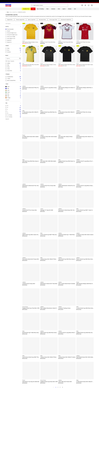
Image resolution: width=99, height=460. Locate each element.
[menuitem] (26, 9)
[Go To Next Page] (62, 387)
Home (10, 12)
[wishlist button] (88, 5)
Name (9, 61)
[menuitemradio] (13, 29)
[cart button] (91, 5)
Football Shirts (14, 12)
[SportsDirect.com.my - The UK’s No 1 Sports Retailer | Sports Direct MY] (8, 5)
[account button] (85, 5)
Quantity (12, 61)
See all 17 (7, 118)
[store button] (82, 5)
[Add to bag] (38, 26)
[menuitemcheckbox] (13, 48)
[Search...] (32, 5)
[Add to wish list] (38, 24)
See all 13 (7, 99)
